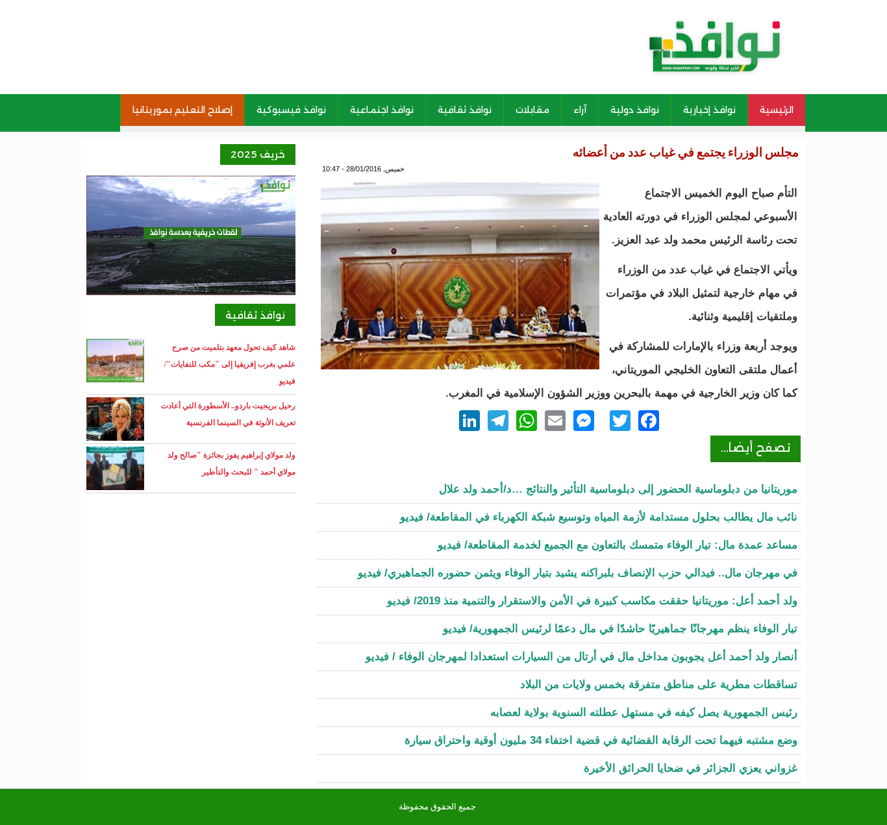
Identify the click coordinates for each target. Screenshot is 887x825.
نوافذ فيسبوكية (291, 110)
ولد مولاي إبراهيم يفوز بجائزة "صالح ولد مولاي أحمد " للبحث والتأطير (231, 463)
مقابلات (532, 110)
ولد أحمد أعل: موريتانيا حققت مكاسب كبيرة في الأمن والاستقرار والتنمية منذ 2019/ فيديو (592, 601)
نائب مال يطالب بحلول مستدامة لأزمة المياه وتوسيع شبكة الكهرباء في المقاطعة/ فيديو (598, 517)
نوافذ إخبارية (709, 110)
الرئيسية (776, 110)
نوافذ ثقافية (465, 110)
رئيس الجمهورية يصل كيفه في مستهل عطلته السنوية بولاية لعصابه (643, 712)
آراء (579, 110)
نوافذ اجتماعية (382, 110)
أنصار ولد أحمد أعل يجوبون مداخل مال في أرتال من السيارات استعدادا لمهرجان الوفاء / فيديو (581, 656)
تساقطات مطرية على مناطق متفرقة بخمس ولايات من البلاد (658, 684)
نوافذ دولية (634, 110)
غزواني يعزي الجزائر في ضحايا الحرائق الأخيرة (690, 768)
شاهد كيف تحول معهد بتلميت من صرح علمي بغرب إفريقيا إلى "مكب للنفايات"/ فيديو (229, 364)
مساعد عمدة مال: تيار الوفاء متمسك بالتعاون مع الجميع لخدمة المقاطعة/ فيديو (617, 545)
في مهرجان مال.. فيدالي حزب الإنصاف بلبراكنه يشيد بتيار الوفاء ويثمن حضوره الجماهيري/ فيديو (577, 573)
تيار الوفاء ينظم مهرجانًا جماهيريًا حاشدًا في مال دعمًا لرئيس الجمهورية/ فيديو (620, 628)
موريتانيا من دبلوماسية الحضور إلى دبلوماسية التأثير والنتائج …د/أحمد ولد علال (618, 489)
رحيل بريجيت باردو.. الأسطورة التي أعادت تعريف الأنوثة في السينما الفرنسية (228, 414)
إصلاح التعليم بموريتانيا (182, 110)
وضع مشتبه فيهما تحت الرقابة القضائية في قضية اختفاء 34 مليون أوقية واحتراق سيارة (601, 740)
